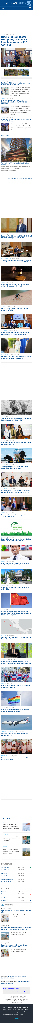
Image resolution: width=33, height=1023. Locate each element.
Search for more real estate (15, 178)
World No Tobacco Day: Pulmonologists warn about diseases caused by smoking (11, 826)
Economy (4, 330)
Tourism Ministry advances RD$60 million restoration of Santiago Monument (11, 851)
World (3, 635)
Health (3, 306)
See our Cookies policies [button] (15, 1014)
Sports (3, 683)
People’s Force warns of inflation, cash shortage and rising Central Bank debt (12, 838)
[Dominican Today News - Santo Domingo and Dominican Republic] (16, 3)
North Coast (5, 354)
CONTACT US (19, 988)
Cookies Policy (26, 991)
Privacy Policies (17, 991)
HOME (4, 988)
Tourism (4, 488)
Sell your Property (27, 178)
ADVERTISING (11, 988)
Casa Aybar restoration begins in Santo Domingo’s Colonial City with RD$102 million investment (14, 102)
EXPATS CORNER (9, 905)
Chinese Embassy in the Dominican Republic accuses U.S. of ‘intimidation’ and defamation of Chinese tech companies (16, 613)
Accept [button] (16, 1018)
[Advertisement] (16, 18)
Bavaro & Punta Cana (8, 731)
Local (3, 34)
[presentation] (29, 135)
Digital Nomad (6, 258)
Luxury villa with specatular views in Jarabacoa (14, 163)
